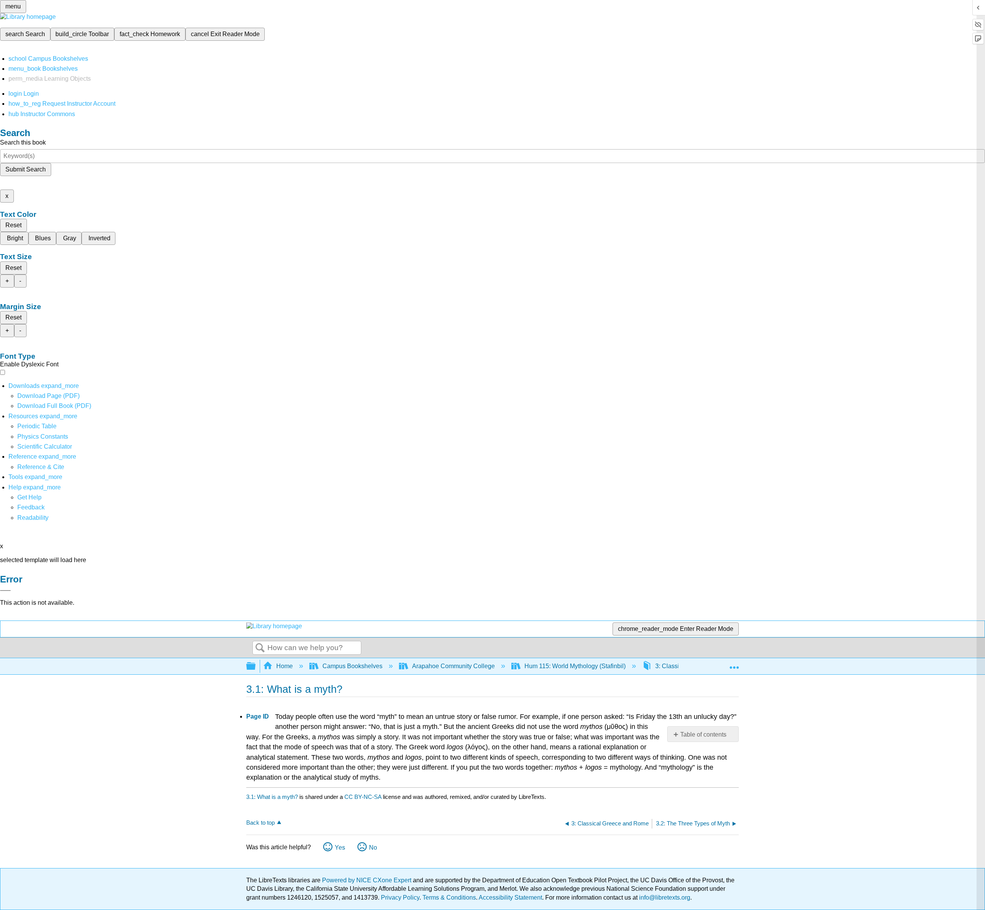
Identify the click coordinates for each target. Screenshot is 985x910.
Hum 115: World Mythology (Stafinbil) (575, 666)
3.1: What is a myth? (272, 797)
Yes (340, 847)
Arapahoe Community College (453, 666)
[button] (31, 507)
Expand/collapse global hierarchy (255, 666)
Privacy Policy (400, 897)
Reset (13, 225)
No (373, 847)
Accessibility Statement (510, 897)
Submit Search (25, 169)
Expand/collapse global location (734, 664)
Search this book (23, 142)
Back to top (260, 822)
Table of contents (703, 734)
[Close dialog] (5, 590)
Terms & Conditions (449, 897)
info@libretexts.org (664, 897)
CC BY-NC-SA (363, 797)
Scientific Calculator (44, 446)
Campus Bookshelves (352, 666)
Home (284, 666)
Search (260, 648)
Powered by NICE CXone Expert (367, 880)
